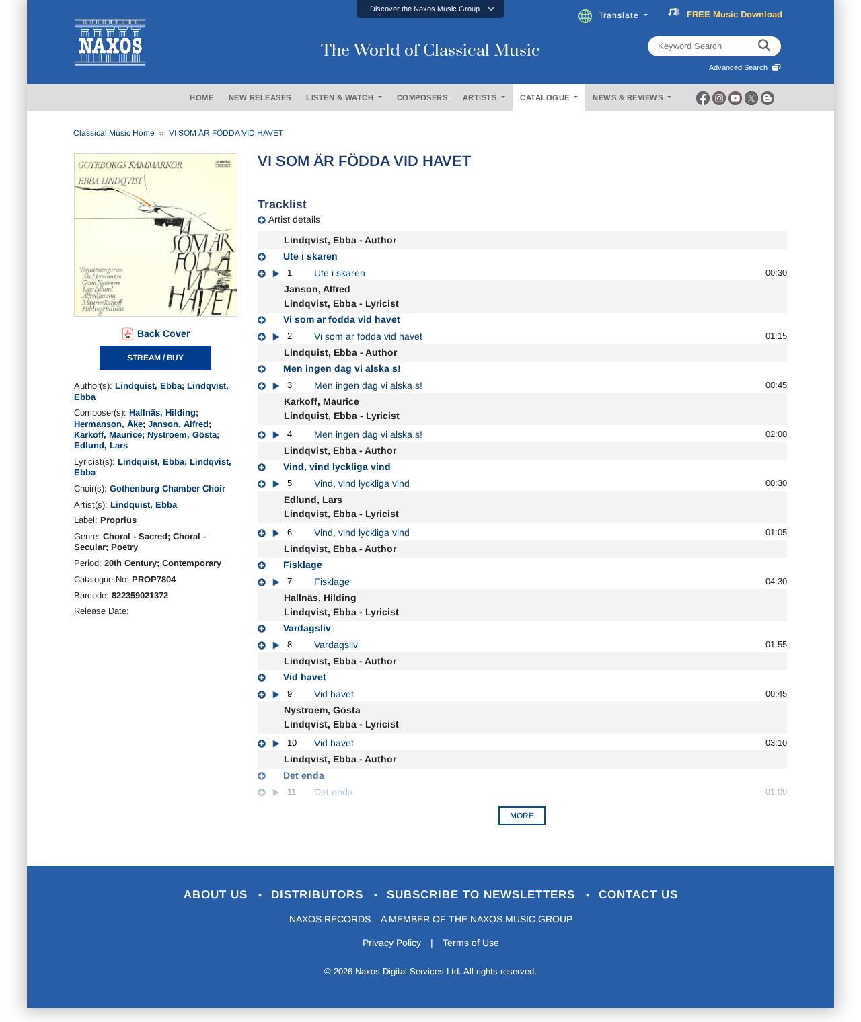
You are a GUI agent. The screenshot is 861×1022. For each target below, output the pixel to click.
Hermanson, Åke (108, 424)
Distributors (319, 894)
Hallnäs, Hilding (162, 412)
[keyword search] (764, 46)
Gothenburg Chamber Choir (167, 488)
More (522, 815)
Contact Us (638, 894)
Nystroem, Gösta (182, 435)
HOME (201, 97)
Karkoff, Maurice (108, 435)
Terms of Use (471, 942)
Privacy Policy (392, 942)
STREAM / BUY (155, 357)
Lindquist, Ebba (148, 386)
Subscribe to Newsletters (483, 894)
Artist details (294, 219)
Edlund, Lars (101, 445)
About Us (218, 894)
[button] (430, 9)
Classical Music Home (114, 133)
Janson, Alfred (178, 424)
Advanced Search (740, 67)
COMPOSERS (422, 97)
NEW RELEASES (260, 97)
